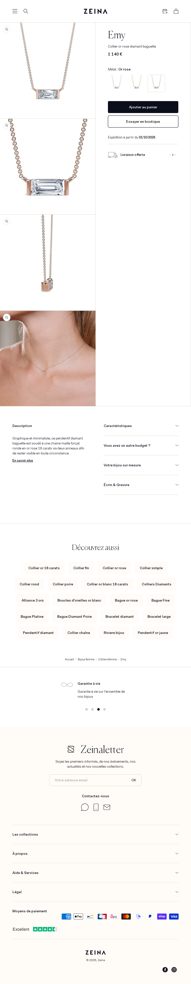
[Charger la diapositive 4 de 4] (104, 709)
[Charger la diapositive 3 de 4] (98, 709)
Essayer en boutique (143, 121)
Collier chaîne (78, 632)
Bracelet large (159, 616)
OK (134, 780)
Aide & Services (25, 872)
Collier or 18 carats (44, 568)
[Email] (106, 808)
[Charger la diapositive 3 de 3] (175, 155)
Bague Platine (32, 616)
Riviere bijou (114, 632)
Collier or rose (114, 568)
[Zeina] (95, 11)
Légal (17, 892)
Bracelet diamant (119, 616)
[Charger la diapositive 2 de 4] (93, 709)
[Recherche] (25, 11)
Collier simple (151, 568)
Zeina (101, 960)
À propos (20, 853)
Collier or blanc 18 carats (107, 584)
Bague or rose (126, 600)
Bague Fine (160, 600)
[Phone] (96, 809)
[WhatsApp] (85, 809)
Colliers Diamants (156, 584)
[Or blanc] (116, 83)
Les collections (25, 834)
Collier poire (63, 584)
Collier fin (81, 568)
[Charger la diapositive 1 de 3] (170, 155)
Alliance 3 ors (33, 600)
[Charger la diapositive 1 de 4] (87, 709)
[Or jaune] (136, 83)
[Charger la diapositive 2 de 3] (173, 155)
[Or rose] (156, 83)
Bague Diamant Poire (74, 616)
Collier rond (29, 584)
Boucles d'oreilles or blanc (79, 600)
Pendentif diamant (38, 632)
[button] (14, 11)
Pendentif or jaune (153, 632)
